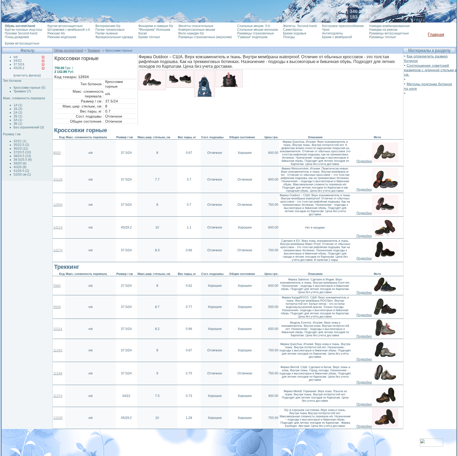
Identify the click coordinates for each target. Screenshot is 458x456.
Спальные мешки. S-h (253, 26)
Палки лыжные (106, 33)
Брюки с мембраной (337, 37)
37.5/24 (19, 64)
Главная (436, 34)
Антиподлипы (332, 33)
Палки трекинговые (110, 30)
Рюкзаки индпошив (61, 37)
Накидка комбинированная (389, 26)
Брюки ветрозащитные (22, 43)
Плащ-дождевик (17, 37)
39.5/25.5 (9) (23, 160)
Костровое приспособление (343, 26)
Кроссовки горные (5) (29, 88)
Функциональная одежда (114, 37)
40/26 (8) (20, 167)
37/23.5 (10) (22, 152)
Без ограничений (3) (29, 127)
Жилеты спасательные (195, 26)
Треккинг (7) (22, 91)
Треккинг (93, 50)
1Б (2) (18, 109)
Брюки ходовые (294, 33)
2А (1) (18, 112)
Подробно (364, 161)
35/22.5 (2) (21, 145)
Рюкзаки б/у (56, 33)
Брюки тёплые (149, 37)
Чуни (325, 30)
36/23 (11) (21, 148)
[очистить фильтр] (27, 75)
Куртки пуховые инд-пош (23, 30)
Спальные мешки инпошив (257, 30)
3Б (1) (18, 124)
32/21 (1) (20, 141)
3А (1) (18, 120)
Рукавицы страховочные (255, 33)
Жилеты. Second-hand (300, 26)
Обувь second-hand (68, 50)
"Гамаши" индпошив (252, 37)
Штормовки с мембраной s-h (68, 30)
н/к (15, 57)
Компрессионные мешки (196, 30)
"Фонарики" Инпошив (154, 30)
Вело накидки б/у (191, 33)
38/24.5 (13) (22, 156)
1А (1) (18, 105)
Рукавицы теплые (382, 37)
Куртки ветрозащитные (65, 26)
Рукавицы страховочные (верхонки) (205, 37)
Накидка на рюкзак (383, 30)
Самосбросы (292, 30)
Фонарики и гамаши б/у (155, 26)
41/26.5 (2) (21, 171)
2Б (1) (18, 116)
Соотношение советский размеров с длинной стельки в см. (430, 70)
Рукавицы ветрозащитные (389, 33)
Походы (289, 37)
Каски (142, 33)
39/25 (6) (20, 163)
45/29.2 (19, 68)
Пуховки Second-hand (21, 33)
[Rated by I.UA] (431, 445)
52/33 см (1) (22, 174)
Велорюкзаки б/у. (108, 26)
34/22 (18, 60)
